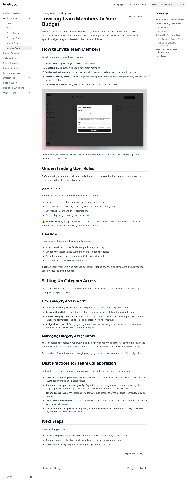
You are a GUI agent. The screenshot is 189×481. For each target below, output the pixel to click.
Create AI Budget (15, 38)
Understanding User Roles (168, 23)
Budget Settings (10, 68)
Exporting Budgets (12, 73)
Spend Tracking (10, 63)
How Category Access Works (170, 39)
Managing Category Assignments (166, 44)
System (9, 477)
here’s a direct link (92, 63)
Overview (11, 23)
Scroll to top (160, 64)
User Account (9, 92)
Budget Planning (11, 53)
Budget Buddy (10, 83)
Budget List (12, 28)
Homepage (118, 4)
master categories (94, 316)
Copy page (137, 16)
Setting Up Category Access (169, 35)
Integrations (9, 78)
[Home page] (10, 4)
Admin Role (162, 27)
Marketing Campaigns (13, 87)
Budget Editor (135, 468)
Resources (139, 4)
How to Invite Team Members (170, 19)
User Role (161, 31)
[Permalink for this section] (103, 49)
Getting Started (10, 18)
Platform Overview (11, 13)
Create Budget (13, 33)
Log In (129, 4)
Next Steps (161, 56)
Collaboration (9, 58)
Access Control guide (129, 353)
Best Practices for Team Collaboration (167, 50)
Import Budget (13, 43)
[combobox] (168, 4)
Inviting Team (13, 48)
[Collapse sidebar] (31, 477)
